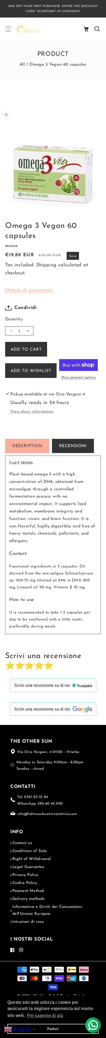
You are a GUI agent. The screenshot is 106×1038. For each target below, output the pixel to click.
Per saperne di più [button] (45, 1015)
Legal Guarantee (28, 867)
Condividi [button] (25, 308)
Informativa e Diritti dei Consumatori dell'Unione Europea (47, 910)
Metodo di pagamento (29, 290)
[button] (8, 29)
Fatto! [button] (53, 1029)
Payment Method (28, 891)
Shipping (46, 265)
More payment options (78, 377)
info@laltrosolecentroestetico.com (47, 814)
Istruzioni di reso (28, 922)
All (22, 65)
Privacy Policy (25, 875)
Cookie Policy (24, 883)
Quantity (14, 319)
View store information (31, 412)
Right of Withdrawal (31, 859)
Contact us (22, 843)
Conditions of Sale (29, 851)
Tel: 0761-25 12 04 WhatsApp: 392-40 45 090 (40, 800)
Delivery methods (28, 899)
